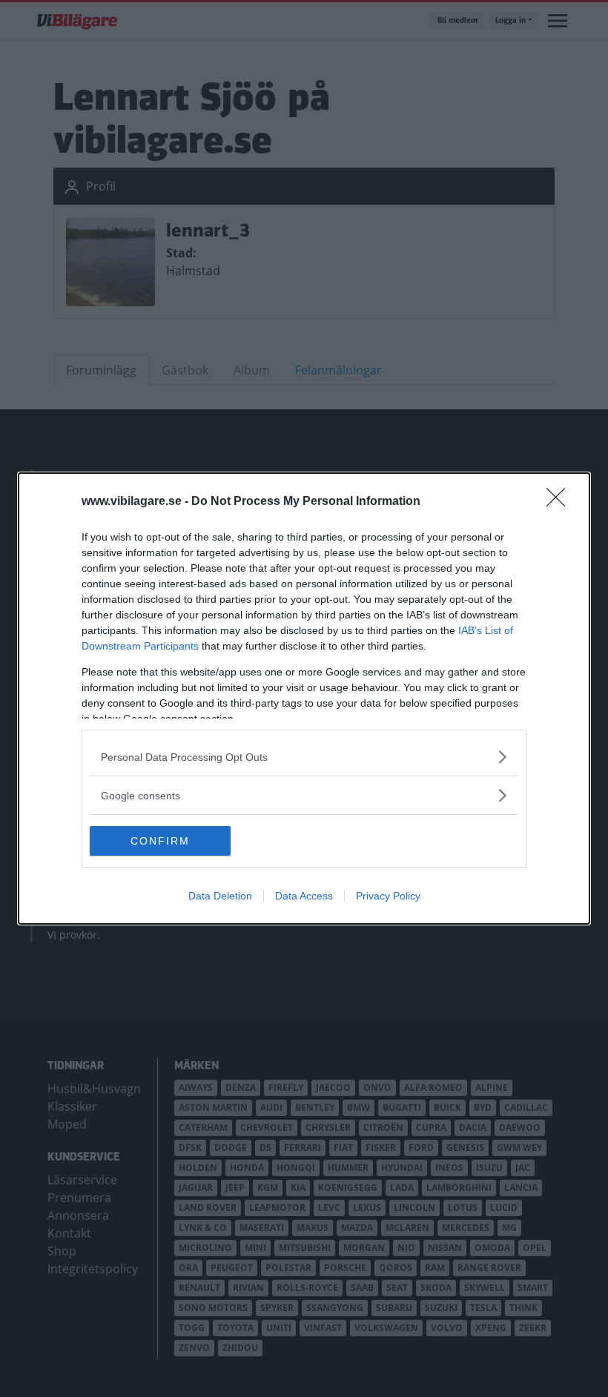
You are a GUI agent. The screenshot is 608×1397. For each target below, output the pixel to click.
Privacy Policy (388, 896)
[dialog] (304, 698)
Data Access (304, 896)
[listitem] (304, 756)
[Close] (560, 502)
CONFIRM (160, 841)
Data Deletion (220, 896)
